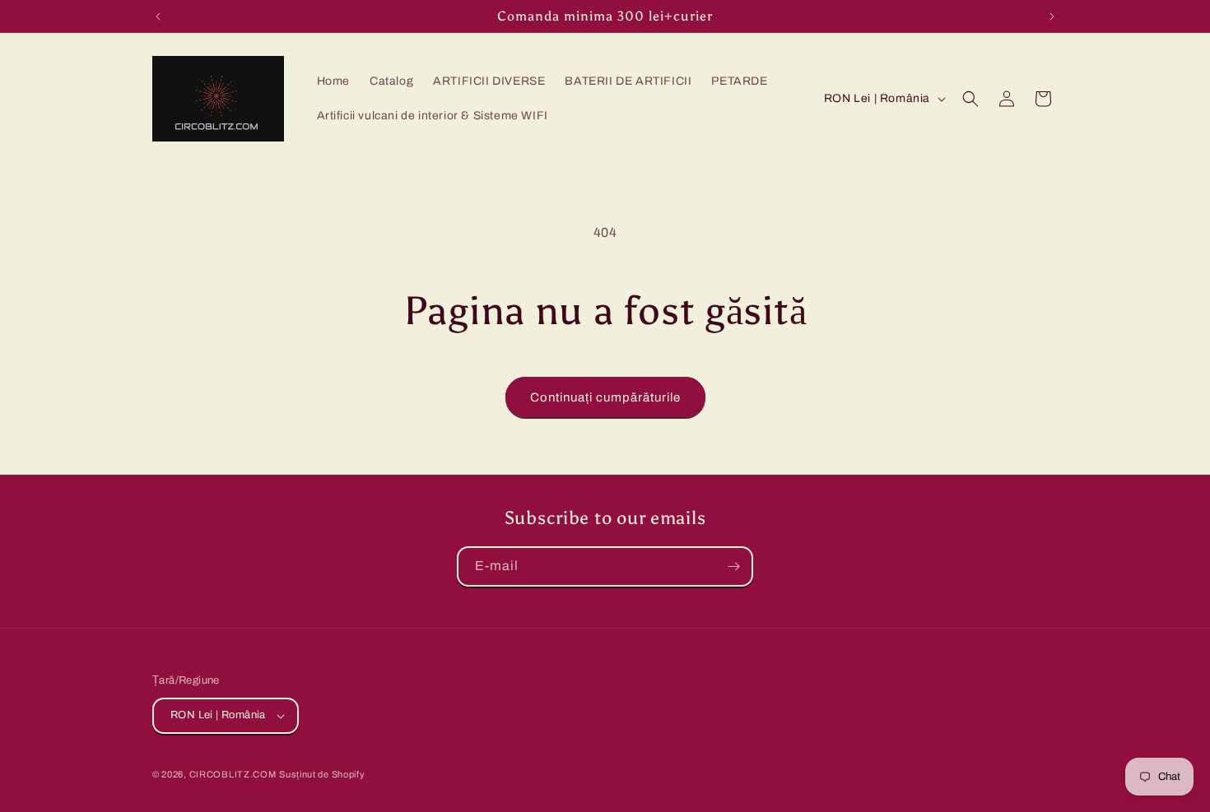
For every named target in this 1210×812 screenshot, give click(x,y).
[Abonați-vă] (733, 566)
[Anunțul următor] (1052, 16)
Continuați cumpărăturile (605, 397)
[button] (970, 99)
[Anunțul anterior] (158, 16)
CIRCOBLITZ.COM (233, 774)
